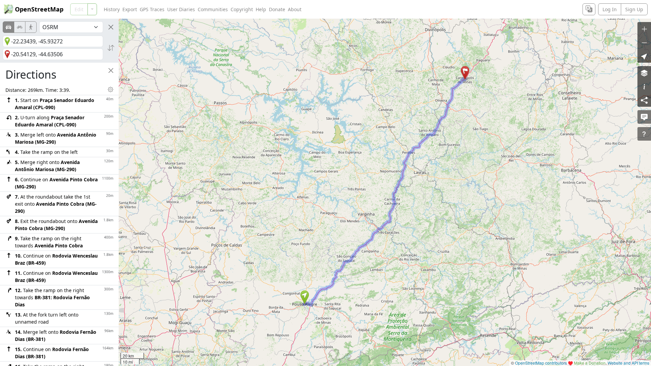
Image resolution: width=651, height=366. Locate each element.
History (112, 9)
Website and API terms (628, 363)
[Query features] (644, 134)
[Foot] (31, 27)
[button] (304, 297)
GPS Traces (152, 9)
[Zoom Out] (644, 42)
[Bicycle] (19, 27)
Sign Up (634, 9)
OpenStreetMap (39, 9)
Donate (277, 9)
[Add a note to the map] (644, 117)
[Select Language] (589, 9)
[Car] (8, 27)
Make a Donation (590, 363)
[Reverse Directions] (111, 48)
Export (129, 9)
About (294, 9)
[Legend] (644, 86)
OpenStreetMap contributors (541, 363)
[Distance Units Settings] (110, 89)
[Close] (111, 27)
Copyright (242, 9)
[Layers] (644, 73)
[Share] (644, 100)
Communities (213, 9)
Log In (610, 9)
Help (261, 9)
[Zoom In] (644, 29)
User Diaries (181, 9)
